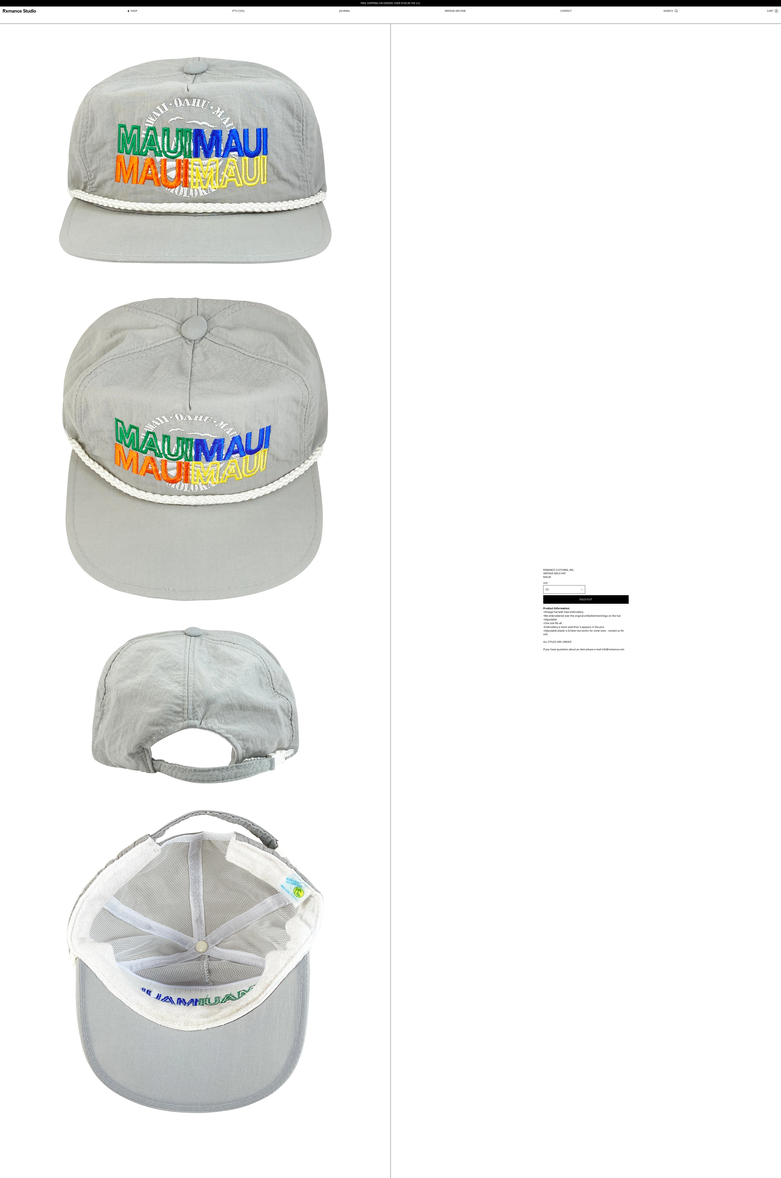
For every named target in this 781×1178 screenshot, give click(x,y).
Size (545, 583)
